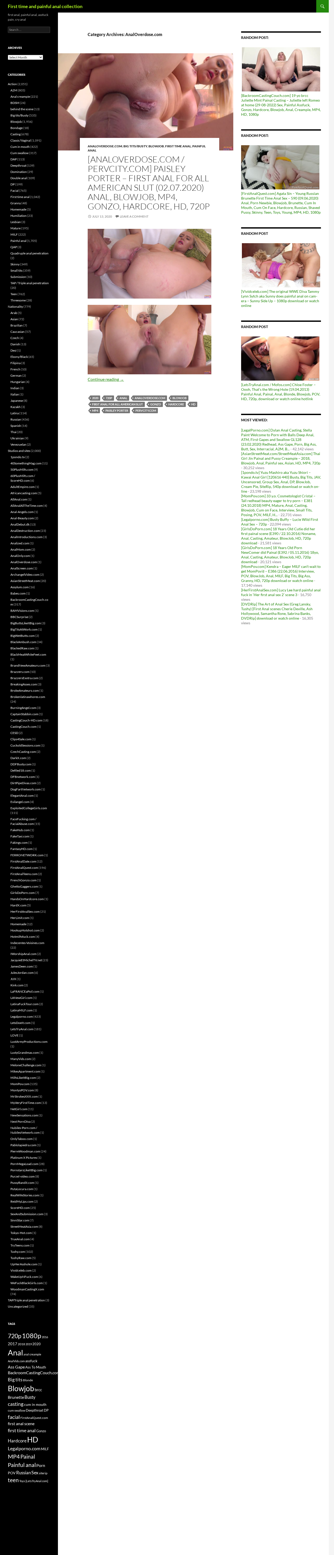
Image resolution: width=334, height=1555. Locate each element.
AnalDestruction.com (25, 531)
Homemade (18, 209)
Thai (13, 432)
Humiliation (18, 216)
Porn (40, 1465)
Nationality (15, 306)
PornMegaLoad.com (24, 1164)
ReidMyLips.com (21, 1201)
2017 (12, 1343)
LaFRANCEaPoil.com (24, 991)
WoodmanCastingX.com (27, 1289)
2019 (29, 1344)
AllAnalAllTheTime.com (26, 506)
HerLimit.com (19, 918)
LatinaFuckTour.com (24, 1004)
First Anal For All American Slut (117, 404)
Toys (22, 1481)
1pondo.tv (17, 457)
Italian (14, 394)
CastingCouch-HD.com (26, 720)
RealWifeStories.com (24, 1195)
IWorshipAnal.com (23, 954)
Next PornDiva (20, 1121)
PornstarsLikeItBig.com (26, 1170)
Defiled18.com (20, 770)
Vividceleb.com (21, 1270)
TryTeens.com (19, 1245)
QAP (13, 247)
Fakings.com (19, 843)
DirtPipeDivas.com (23, 783)
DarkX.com (18, 758)
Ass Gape (16, 1366)
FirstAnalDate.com (23, 861)
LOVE (14, 1035)
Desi (13, 350)
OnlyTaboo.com (21, 1139)
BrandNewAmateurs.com (27, 665)
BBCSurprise (19, 617)
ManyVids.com (20, 1059)
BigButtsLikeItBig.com (25, 623)
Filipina (15, 363)
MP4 (95, 410)
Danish (15, 344)
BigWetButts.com (22, 636)
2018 (21, 1344)
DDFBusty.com (20, 764)
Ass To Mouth (35, 1367)
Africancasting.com (23, 493)
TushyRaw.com (20, 1258)
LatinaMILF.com (21, 1010)
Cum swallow (19, 153)
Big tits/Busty (135, 146)
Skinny (15, 264)
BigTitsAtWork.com (24, 629)
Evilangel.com (19, 802)
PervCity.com (145, 410)
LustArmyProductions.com (28, 1042)
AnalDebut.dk (19, 524)
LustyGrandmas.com (24, 1053)
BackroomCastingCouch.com (34, 1372)
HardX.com (18, 905)
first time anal (22, 1430)
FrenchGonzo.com (23, 880)
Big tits (15, 1379)
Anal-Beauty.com (22, 518)
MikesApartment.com (25, 1071)
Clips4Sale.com (20, 739)
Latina (14, 413)
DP (12, 184)
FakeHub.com (20, 830)
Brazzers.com (19, 672)
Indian (14, 388)
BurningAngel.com (23, 708)
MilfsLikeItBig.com (23, 1078)
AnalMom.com (20, 549)
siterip (43, 1473)
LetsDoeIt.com (20, 1023)
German (16, 375)
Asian (14, 319)
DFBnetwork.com (22, 777)
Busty (30, 1397)
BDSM (14, 103)
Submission (18, 277)
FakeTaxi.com (19, 836)
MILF (14, 234)
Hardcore (176, 404)
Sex (34, 1472)
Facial (14, 191)
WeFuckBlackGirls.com (26, 1283)
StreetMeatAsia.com (24, 1226)
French (15, 369)
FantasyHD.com (21, 849)
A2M (13, 90)
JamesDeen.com (21, 966)
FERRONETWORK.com (27, 855)
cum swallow (16, 1410)
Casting (15, 134)
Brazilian (16, 325)
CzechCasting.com (23, 752)
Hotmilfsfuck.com (22, 937)
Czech (14, 338)
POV (12, 1473)
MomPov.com (19, 1084)
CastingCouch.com (23, 727)
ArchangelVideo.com (24, 574)
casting (15, 1404)
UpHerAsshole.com (23, 1264)
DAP (13, 159)
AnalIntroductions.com (26, 537)
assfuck (31, 1361)
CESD (14, 733)
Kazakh (15, 407)
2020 (95, 398)
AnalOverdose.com (105, 146)
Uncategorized (18, 1306)
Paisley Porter (116, 410)
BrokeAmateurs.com (24, 690)
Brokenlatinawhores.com (27, 697)
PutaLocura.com (21, 1189)
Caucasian (17, 332)
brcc (38, 1390)
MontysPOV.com (22, 1090)
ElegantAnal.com (22, 795)
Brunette (16, 1397)
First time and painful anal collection (45, 6)
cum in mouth (35, 1404)
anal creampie (32, 1354)
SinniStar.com (19, 1220)
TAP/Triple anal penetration (26, 1300)
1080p (31, 1335)
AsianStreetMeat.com (25, 581)
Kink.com (16, 985)
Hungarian (17, 382)
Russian (15, 419)
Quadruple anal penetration (29, 253)
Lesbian (15, 222)
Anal (123, 398)
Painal (27, 1456)
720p (109, 398)
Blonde (28, 1380)
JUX (13, 979)
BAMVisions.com (22, 611)
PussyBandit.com (22, 1183)
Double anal (18, 178)
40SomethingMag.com (25, 463)
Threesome (18, 300)
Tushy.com (17, 1252)
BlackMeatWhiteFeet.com (28, 654)
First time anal (178, 146)
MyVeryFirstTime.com (25, 1103)
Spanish (15, 426)
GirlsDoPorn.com (22, 893)
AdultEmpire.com (22, 487)
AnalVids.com (16, 1361)
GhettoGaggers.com (24, 886)
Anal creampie (20, 96)
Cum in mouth (20, 147)
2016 (45, 1337)
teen (13, 1480)
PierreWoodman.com (25, 1151)
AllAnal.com (18, 499)
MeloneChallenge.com (25, 1065)
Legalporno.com (21, 1016)
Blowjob (156, 146)
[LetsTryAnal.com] (37, 1481)
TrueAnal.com (20, 1239)
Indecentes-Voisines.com (27, 943)
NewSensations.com (24, 1115)
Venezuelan (18, 444)
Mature (15, 228)
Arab (13, 313)
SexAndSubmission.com (26, 1214)
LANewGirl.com (21, 998)
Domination (18, 172)
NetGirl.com (18, 1109)
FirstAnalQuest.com (24, 868)
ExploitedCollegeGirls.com (28, 808)
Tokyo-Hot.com (21, 1233)
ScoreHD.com (20, 1208)
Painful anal (18, 241)
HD (193, 404)
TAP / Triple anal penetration (29, 283)
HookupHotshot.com (25, 930)
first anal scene (21, 1423)
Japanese (16, 401)
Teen (13, 294)
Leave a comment (134, 216)
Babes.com (18, 593)
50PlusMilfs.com (21, 469)
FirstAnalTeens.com (24, 874)
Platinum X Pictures (23, 1158)
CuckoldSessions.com (25, 745)
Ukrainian (17, 438)
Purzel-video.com (22, 1176)
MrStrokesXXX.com (24, 1096)
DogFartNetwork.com (25, 789)
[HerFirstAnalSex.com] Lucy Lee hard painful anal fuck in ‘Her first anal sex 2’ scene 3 (281, 592)
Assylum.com (19, 587)
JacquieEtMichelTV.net (26, 960)
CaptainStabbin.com (24, 714)
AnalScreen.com (21, 568)
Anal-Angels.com (22, 512)
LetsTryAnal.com (21, 1029)
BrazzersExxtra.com (24, 678)
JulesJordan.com (22, 973)
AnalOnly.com (20, 556)
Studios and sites (19, 451)
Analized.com (19, 543)
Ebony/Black (19, 357)
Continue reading (106, 379)
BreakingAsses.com (23, 684)
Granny (15, 203)
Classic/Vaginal (20, 140)
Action (12, 84)
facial (14, 1417)
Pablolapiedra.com (23, 1145)
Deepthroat (18, 165)
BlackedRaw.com (22, 648)
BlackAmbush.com (23, 642)
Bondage (16, 128)
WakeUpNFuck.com (24, 1277)
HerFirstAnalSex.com (25, 911)
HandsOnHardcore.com (27, 899)
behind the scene (21, 109)
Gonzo (155, 404)
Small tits (16, 270)
